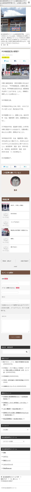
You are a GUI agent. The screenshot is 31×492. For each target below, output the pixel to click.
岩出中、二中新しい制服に (17, 205)
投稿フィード (7, 460)
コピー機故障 (7, 408)
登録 (4, 452)
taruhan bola (8, 414)
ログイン (5, 456)
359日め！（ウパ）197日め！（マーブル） (15, 402)
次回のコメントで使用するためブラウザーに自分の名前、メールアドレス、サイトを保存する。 (15, 307)
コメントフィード (8, 464)
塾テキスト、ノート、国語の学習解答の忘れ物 (16, 362)
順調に (12, 238)
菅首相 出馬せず (7, 261)
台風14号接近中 (24, 261)
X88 (4, 404)
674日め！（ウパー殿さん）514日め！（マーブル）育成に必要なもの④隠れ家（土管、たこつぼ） (16, 370)
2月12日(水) (14, 213)
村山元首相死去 (7, 418)
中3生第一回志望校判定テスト (11, 396)
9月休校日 (6, 376)
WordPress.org (7, 468)
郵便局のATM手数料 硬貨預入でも (19, 230)
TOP (11, 477)
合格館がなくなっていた (10, 386)
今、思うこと (5, 57)
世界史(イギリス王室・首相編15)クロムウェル (15, 412)
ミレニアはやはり (15, 222)
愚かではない (14, 247)
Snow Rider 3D (16, 408)
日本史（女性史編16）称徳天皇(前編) (13, 380)
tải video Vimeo (18, 418)
